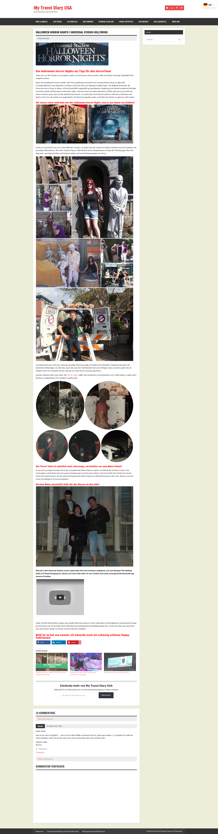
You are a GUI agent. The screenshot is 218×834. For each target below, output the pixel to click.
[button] (62, 124)
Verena (40, 726)
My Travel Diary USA (53, 7)
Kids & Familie (42, 21)
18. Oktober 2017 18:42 (54, 726)
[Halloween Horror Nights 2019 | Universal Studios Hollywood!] (52, 662)
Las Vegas (57, 21)
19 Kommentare (43, 38)
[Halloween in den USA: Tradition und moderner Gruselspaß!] (86, 662)
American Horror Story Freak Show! (116, 672)
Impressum (39, 831)
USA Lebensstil (160, 21)
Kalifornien (88, 21)
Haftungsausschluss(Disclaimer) (93, 831)
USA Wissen (143, 21)
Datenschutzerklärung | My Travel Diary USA (62, 831)
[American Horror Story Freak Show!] (120, 662)
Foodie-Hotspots (126, 21)
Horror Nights (72, 375)
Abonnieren (106, 695)
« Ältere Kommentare (45, 719)
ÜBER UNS (176, 21)
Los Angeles (72, 21)
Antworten (40, 752)
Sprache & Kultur (106, 21)
